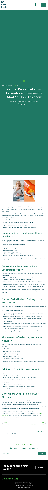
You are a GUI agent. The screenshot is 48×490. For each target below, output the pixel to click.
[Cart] (43, 5)
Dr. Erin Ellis (4, 4)
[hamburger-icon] (36, 4)
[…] (27, 104)
